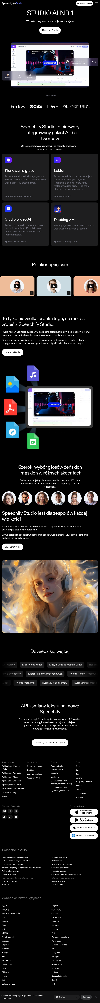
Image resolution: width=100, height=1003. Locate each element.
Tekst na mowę (8, 762)
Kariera (78, 778)
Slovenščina (56, 964)
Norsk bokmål (8, 937)
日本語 (5, 933)
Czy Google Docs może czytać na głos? (66, 874)
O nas (77, 766)
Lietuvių (54, 972)
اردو (53, 984)
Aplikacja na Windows (11, 781)
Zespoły (54, 773)
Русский (5, 941)
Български (6, 960)
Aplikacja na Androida (11, 773)
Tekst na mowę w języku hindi (62, 878)
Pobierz (5, 796)
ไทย (53, 949)
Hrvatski (55, 968)
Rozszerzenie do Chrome (13, 788)
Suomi (4, 925)
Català (54, 980)
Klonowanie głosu (34, 774)
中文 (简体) (6, 909)
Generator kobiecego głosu (12, 864)
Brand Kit (79, 797)
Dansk (4, 917)
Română (5, 956)
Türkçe (5, 952)
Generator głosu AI (34, 766)
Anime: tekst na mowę (10, 871)
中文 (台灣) (56, 909)
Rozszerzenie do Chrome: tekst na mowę (17, 878)
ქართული (56, 960)
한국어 (54, 933)
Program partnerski (83, 782)
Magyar (54, 906)
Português (55, 956)
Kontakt (78, 770)
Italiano (54, 929)
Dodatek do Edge (9, 792)
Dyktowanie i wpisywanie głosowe (15, 857)
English (5, 921)
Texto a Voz (6, 885)
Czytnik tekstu (56, 861)
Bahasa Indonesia (59, 976)
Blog (77, 774)
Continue (86, 997)
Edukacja (55, 777)
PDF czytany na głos (9, 881)
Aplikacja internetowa (11, 785)
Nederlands (56, 917)
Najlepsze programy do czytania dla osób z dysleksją (21, 868)
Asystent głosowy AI (59, 857)
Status (78, 789)
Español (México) (59, 945)
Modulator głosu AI (58, 871)
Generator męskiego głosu (61, 864)
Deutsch (55, 925)
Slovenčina (7, 964)
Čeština (54, 913)
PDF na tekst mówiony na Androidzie (16, 861)
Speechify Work (33, 778)
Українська (56, 941)
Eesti (4, 968)
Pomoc (78, 786)
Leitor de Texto (57, 885)
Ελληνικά (5, 972)
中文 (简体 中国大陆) (11, 913)
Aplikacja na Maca (10, 777)
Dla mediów (80, 793)
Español (5, 945)
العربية (4, 906)
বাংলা (3, 980)
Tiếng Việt (55, 952)
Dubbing (30, 770)
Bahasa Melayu (8, 984)
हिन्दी (3, 929)
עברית (4, 976)
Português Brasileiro (60, 937)
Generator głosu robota (60, 868)
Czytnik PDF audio (9, 874)
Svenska (5, 949)
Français (55, 921)
